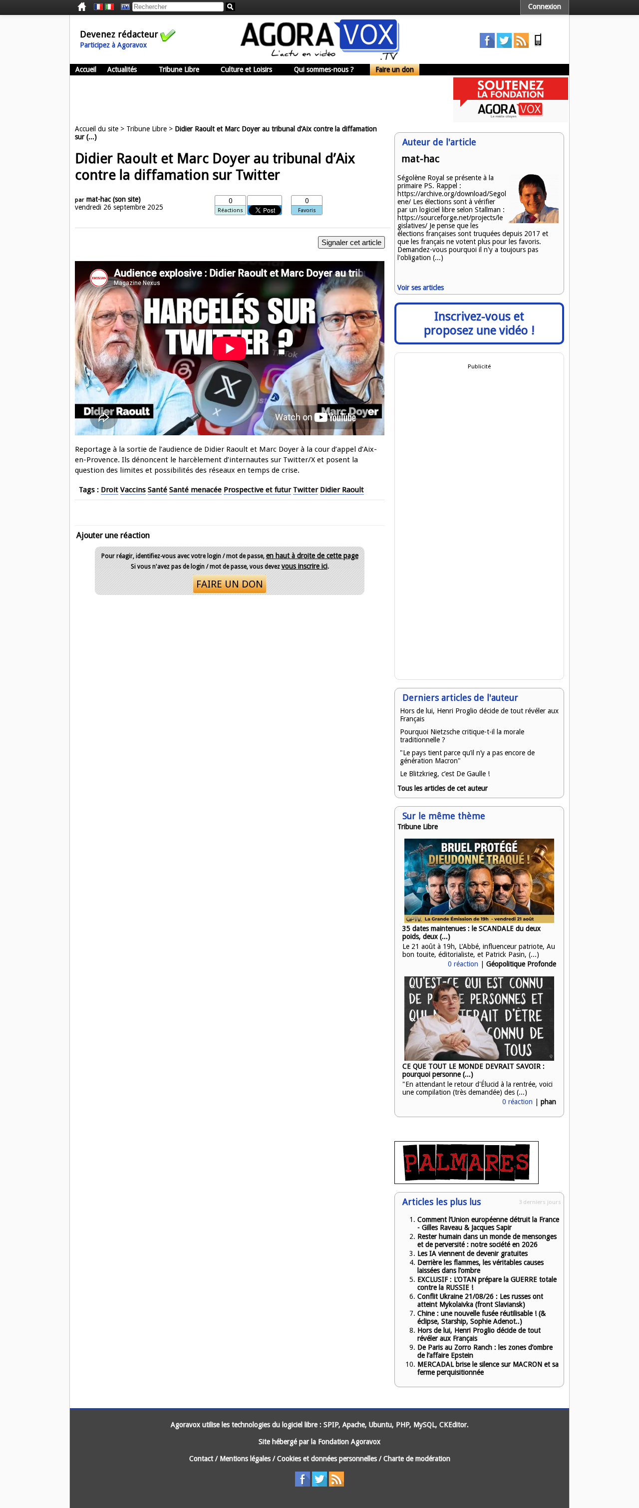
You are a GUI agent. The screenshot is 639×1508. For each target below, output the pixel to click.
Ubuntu (380, 1425)
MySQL (424, 1425)
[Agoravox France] (98, 7)
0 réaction (463, 964)
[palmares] (466, 1182)
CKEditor (453, 1425)
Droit (109, 489)
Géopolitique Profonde (521, 964)
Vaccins (133, 489)
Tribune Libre (179, 69)
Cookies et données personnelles (327, 1459)
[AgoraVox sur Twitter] (504, 45)
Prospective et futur (257, 489)
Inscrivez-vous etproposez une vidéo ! (479, 323)
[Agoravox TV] (123, 7)
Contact (201, 1459)
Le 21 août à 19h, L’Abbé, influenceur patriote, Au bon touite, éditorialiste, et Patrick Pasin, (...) (478, 950)
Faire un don (394, 69)
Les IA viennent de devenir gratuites (472, 1253)
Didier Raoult (342, 489)
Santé (157, 489)
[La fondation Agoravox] (510, 120)
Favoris (307, 210)
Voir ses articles (420, 288)
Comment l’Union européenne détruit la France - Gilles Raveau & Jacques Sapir (488, 1223)
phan (548, 1102)
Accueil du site (96, 129)
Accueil (85, 69)
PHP (402, 1425)
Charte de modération (416, 1459)
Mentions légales (245, 1459)
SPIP (330, 1425)
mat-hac (98, 199)
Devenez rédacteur (119, 34)
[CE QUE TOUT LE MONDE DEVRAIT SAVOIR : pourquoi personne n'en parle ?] (479, 1058)
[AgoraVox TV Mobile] (538, 45)
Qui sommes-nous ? (324, 69)
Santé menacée (195, 489)
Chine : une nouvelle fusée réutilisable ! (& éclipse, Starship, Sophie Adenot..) (481, 1317)
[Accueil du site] (320, 57)
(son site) (127, 199)
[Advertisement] (251, 99)
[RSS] (521, 45)
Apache (353, 1425)
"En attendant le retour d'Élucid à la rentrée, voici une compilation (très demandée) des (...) (477, 1088)
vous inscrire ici (304, 566)
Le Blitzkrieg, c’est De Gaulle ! (445, 774)
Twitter (305, 489)
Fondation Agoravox (349, 1442)
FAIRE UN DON (229, 584)
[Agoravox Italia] (109, 7)
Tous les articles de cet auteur (442, 788)
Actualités (122, 69)
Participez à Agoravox (113, 45)
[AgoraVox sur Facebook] (487, 45)
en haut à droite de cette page (312, 556)
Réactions (230, 210)
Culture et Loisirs (246, 69)
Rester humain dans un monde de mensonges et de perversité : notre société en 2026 (487, 1240)
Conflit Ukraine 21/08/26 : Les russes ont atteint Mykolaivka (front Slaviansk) (480, 1300)
